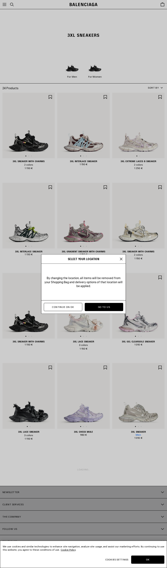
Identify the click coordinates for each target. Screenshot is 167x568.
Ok (147, 559)
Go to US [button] (104, 307)
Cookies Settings (116, 559)
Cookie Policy (68, 549)
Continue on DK (63, 307)
